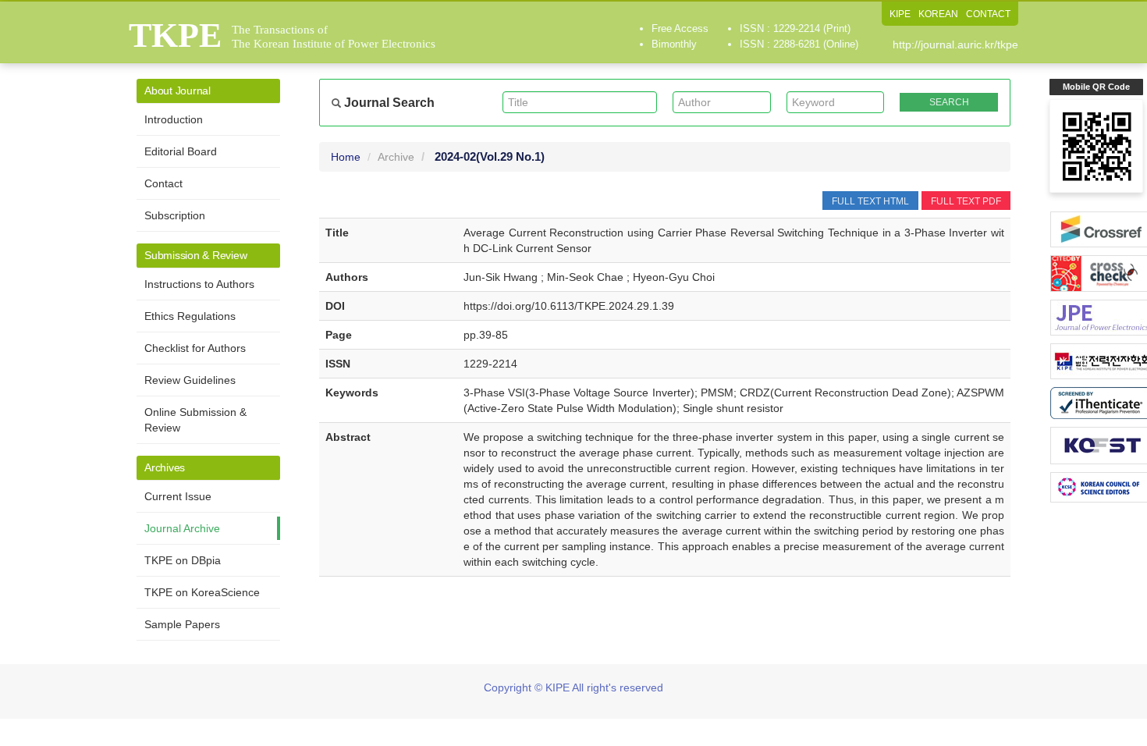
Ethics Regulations (190, 316)
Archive (396, 157)
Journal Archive (182, 528)
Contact (163, 183)
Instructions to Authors (199, 284)
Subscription (174, 215)
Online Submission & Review (195, 420)
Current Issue (177, 496)
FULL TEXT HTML (870, 201)
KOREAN (938, 14)
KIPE (900, 14)
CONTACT (988, 14)
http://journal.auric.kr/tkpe (955, 44)
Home (345, 157)
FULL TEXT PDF (966, 201)
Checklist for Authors (195, 348)
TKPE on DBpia (182, 560)
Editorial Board (180, 151)
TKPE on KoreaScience (202, 592)
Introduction (173, 119)
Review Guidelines (190, 380)
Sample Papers (182, 624)
